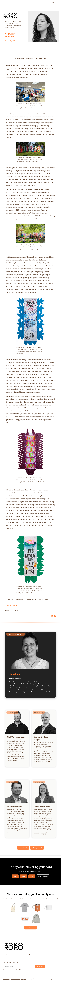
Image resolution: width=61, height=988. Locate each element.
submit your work (37, 848)
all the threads (23, 848)
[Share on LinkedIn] (52, 616)
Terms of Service (15, 979)
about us (22, 955)
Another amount (43, 876)
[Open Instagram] (55, 616)
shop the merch (30, 928)
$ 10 (32, 876)
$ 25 (23, 876)
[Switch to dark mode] (54, 2)
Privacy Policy (18, 969)
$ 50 (15, 876)
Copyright (23, 979)
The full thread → (12, 605)
